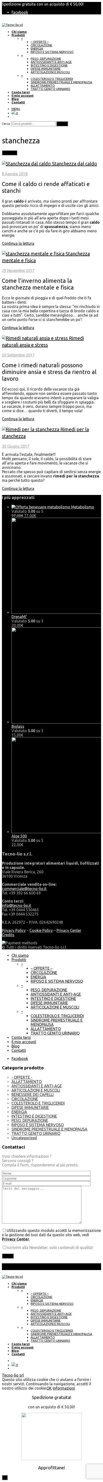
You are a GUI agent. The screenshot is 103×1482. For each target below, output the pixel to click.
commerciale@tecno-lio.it (24, 888)
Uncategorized (24, 1138)
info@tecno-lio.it (16, 905)
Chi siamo (20, 955)
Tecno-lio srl (13, 1375)
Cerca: (6, 123)
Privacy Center (69, 930)
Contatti (18, 1050)
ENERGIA (37, 48)
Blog (15, 1046)
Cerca (62, 124)
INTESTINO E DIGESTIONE (49, 65)
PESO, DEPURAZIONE (46, 58)
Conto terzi (21, 1037)
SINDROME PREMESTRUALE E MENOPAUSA (61, 82)
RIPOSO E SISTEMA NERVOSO (52, 52)
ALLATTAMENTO (43, 85)
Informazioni (64, 1388)
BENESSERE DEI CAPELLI (32, 1094)
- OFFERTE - (21, 1077)
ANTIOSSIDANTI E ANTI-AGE (51, 62)
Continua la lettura (18, 243)
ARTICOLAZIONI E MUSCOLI (50, 72)
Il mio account (23, 1042)
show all (9, 153)
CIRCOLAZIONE (41, 45)
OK (49, 1388)
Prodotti (18, 960)
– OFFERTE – (40, 41)
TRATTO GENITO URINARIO (50, 88)
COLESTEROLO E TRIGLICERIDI (52, 78)
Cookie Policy (41, 930)
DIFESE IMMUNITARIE (46, 68)
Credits (8, 935)
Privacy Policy (14, 930)
